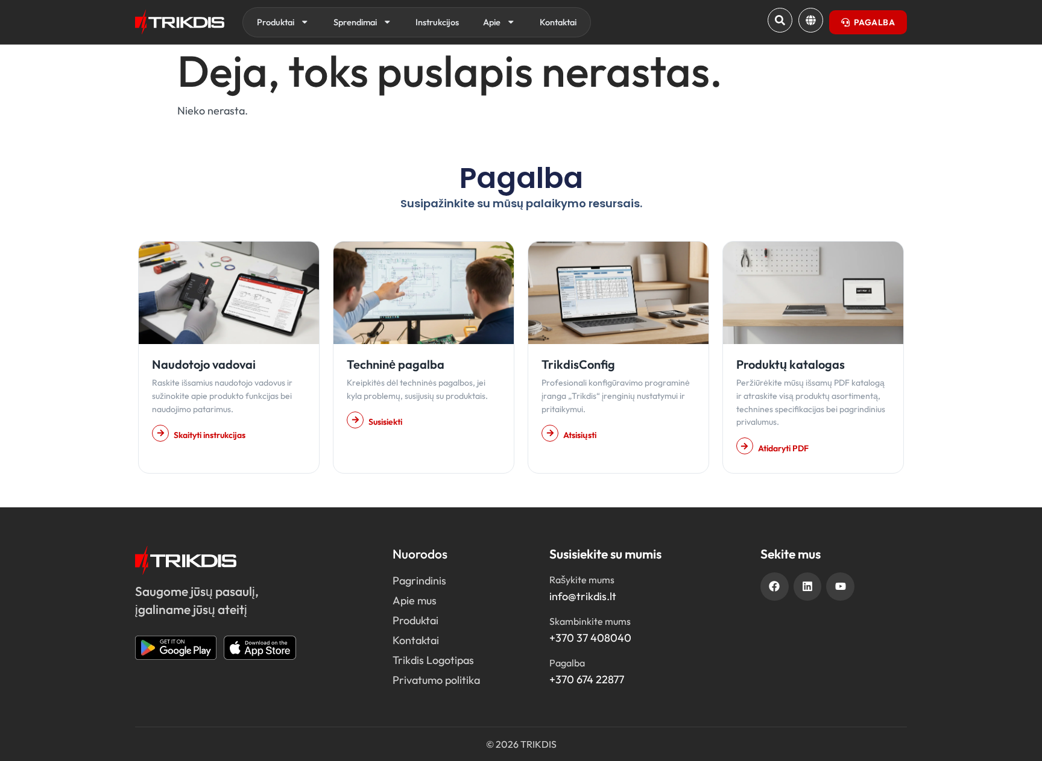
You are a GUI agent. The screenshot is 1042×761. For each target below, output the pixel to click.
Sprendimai (355, 22)
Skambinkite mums (590, 621)
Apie (491, 22)
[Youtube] (840, 586)
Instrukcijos (437, 22)
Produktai (275, 22)
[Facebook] (774, 586)
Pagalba (567, 663)
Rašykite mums (581, 580)
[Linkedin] (808, 586)
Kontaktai (558, 22)
